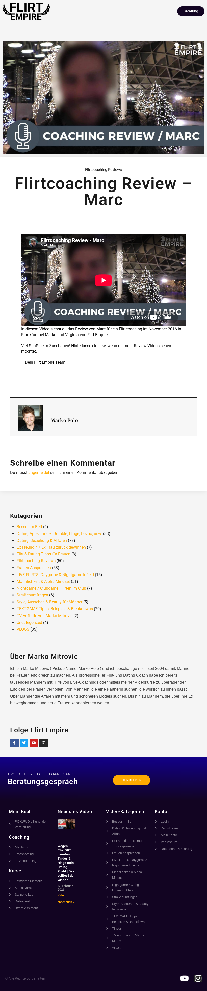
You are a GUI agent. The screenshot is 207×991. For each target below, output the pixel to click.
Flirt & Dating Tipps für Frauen (43, 554)
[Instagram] (43, 743)
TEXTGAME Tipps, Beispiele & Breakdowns (55, 608)
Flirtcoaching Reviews (103, 169)
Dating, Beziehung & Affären (42, 540)
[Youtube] (34, 743)
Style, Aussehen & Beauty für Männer (49, 602)
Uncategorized (29, 622)
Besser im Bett (29, 526)
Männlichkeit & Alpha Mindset (43, 581)
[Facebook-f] (14, 743)
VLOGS (23, 629)
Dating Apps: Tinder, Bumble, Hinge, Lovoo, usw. (59, 533)
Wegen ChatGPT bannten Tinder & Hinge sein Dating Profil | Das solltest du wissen (66, 863)
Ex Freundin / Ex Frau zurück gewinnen (51, 547)
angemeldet (38, 472)
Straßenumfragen (32, 595)
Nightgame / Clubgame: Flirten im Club (51, 588)
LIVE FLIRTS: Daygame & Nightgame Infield (55, 574)
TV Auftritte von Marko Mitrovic (44, 615)
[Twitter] (24, 743)
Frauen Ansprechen (34, 567)
